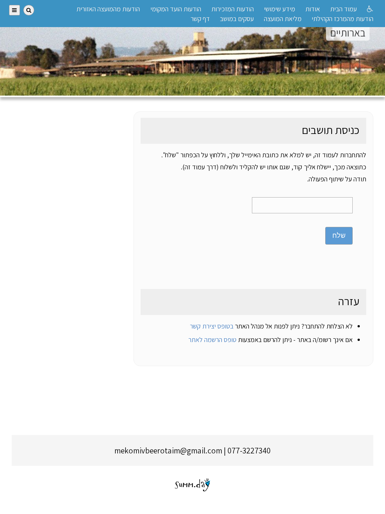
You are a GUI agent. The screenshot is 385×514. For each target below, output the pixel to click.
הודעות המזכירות (232, 9)
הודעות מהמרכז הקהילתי (342, 18)
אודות (312, 9)
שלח (339, 235)
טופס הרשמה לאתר (212, 339)
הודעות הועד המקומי (175, 9)
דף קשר (200, 18)
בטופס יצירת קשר (211, 326)
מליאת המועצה (283, 18)
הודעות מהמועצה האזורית (108, 9)
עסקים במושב (237, 18)
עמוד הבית (343, 9)
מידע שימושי (279, 9)
